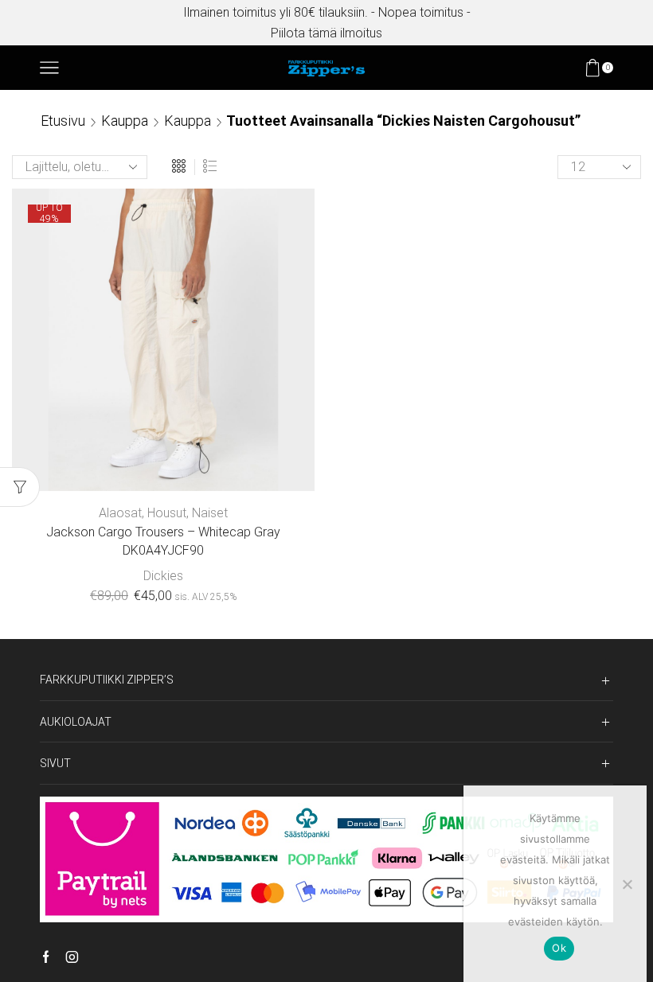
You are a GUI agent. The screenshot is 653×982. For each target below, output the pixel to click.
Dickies (163, 575)
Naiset (210, 512)
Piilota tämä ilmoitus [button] (326, 33)
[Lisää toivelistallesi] (254, 464)
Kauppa (124, 120)
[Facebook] (46, 958)
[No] (627, 884)
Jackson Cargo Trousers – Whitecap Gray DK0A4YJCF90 (163, 541)
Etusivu (63, 120)
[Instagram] (72, 958)
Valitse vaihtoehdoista (163, 464)
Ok (559, 947)
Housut (166, 512)
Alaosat (120, 512)
